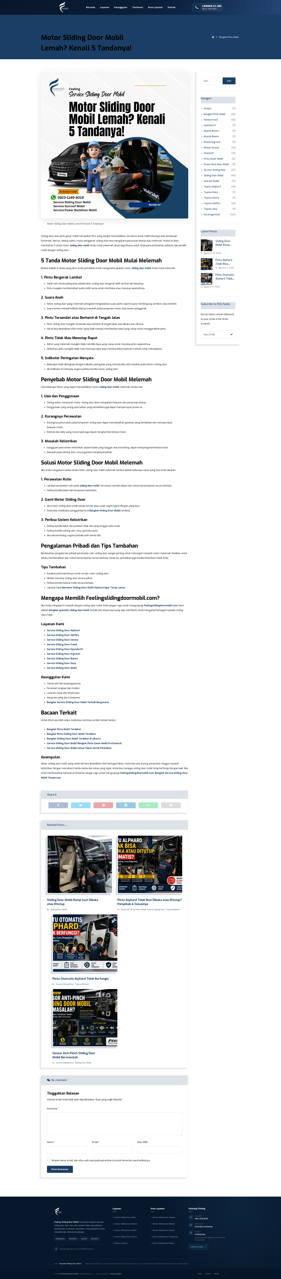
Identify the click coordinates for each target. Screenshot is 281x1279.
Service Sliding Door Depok (163, 1230)
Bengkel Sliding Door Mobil (105, 510)
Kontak (171, 7)
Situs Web (142, 1142)
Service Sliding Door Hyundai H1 (65, 649)
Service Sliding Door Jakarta (163, 1217)
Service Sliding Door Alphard (63, 630)
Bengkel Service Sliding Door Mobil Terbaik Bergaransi (78, 702)
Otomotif (125, 909)
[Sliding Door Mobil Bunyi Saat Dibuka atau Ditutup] (207, 245)
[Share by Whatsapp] (148, 805)
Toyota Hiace (211, 192)
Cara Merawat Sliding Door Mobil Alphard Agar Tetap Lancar (90, 587)
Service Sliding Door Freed (62, 644)
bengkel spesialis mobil (69, 610)
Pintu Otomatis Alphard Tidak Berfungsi (224, 278)
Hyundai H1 (210, 125)
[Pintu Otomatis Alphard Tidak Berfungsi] (207, 279)
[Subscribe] (231, 334)
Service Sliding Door (156, 909)
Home (200, 1273)
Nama (51, 1142)
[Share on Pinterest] (103, 805)
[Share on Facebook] (58, 805)
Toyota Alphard (173, 909)
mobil (80, 245)
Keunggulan (120, 7)
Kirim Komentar (59, 1169)
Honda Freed (211, 119)
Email (96, 1142)
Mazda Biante (211, 130)
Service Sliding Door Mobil (62, 667)
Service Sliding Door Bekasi (163, 1224)
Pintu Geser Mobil (138, 909)
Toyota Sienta (211, 197)
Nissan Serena (211, 147)
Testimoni (137, 7)
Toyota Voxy (210, 208)
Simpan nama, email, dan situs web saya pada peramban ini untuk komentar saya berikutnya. (100, 1160)
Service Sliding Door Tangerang (165, 1237)
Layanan (104, 7)
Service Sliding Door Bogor (163, 1243)
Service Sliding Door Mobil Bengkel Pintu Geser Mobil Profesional (84, 743)
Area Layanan (155, 7)
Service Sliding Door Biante (62, 658)
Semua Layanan (120, 1243)
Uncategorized (212, 214)
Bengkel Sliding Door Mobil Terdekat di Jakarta (74, 738)
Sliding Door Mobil (59, 909)
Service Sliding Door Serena (62, 639)
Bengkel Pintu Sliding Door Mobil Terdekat (71, 733)
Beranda (90, 7)
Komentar (53, 1108)
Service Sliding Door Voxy (61, 663)
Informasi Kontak (198, 1247)
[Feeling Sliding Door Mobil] (58, 1211)
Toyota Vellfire (212, 203)
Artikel (207, 108)
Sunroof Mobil (211, 181)
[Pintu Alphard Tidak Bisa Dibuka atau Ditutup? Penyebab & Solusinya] (207, 264)
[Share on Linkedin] (126, 805)
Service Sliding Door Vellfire (63, 635)
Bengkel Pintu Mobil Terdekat (64, 729)
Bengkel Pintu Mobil (214, 114)
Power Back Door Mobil (216, 164)
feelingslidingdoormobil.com (160, 605)
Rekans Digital (116, 1274)
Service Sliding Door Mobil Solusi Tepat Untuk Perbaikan (79, 748)
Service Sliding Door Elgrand (63, 653)
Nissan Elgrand (212, 142)
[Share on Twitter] (81, 805)
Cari (229, 80)
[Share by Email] (171, 805)
